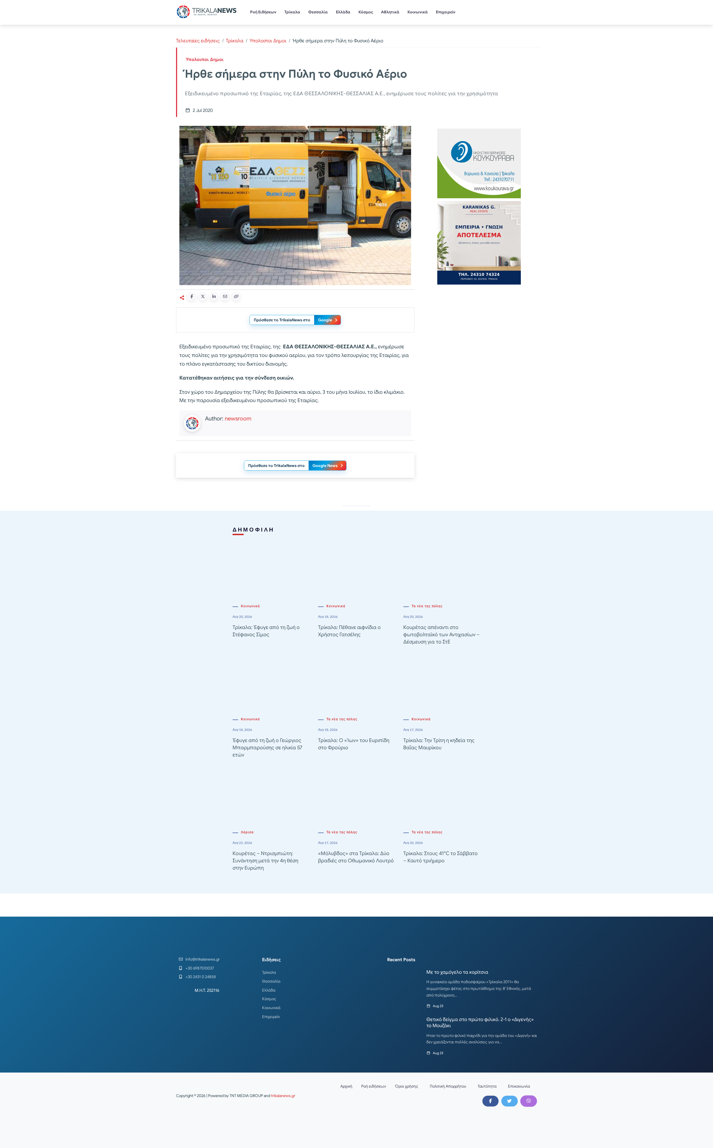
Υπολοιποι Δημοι (268, 41)
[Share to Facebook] (191, 296)
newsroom (238, 418)
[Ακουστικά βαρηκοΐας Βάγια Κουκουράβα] (479, 163)
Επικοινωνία (519, 1086)
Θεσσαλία (318, 11)
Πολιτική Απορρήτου (448, 1086)
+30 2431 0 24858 (200, 976)
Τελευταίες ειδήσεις (198, 41)
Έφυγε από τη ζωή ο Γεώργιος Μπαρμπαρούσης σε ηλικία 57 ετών (267, 747)
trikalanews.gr (283, 1095)
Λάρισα (247, 832)
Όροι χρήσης (406, 1086)
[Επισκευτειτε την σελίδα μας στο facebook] (490, 1101)
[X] (509, 1101)
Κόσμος (365, 11)
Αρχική (346, 1086)
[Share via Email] (225, 296)
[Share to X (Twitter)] (202, 296)
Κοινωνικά (417, 11)
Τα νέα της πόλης (427, 606)
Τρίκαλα (292, 11)
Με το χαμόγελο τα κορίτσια (457, 972)
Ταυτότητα (487, 1086)
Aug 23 (438, 1006)
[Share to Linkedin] (213, 296)
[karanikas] (479, 242)
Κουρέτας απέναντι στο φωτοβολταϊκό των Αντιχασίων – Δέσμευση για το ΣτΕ (441, 634)
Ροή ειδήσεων (373, 1086)
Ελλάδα (343, 11)
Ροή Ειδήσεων (263, 11)
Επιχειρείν (445, 11)
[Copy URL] (236, 296)
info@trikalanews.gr (202, 959)
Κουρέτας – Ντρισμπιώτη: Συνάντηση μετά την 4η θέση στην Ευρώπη (265, 860)
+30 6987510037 (199, 968)
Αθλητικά (390, 11)
